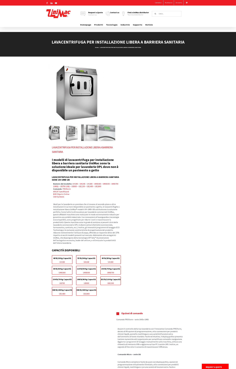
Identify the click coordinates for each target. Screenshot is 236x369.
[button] (150, 313)
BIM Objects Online (61, 194)
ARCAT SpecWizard (61, 191)
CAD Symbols (58, 196)
